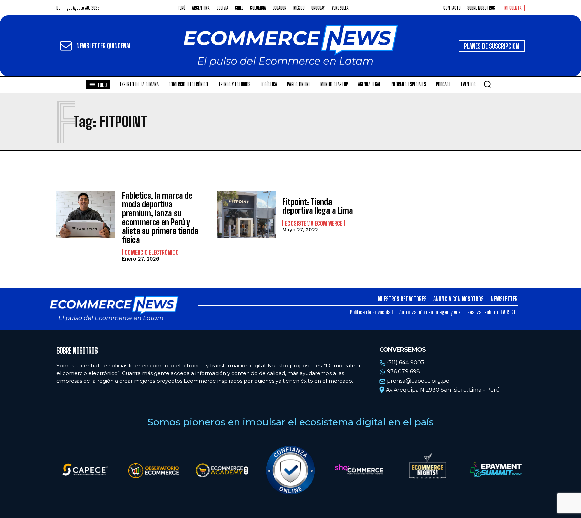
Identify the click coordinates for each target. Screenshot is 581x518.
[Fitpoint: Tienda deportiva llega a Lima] (246, 214)
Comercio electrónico (152, 252)
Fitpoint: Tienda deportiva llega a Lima (317, 206)
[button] (487, 84)
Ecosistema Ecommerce (313, 223)
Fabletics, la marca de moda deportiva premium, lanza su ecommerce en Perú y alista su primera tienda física (160, 218)
